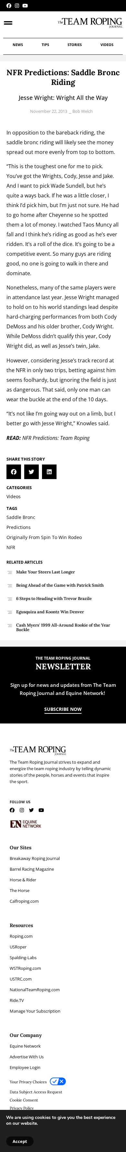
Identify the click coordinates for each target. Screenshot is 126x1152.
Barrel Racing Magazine (32, 869)
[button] (13, 471)
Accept (20, 1141)
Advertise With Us (27, 1057)
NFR (21, 370)
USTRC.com (21, 979)
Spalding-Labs (23, 957)
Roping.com (21, 936)
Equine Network (25, 1046)
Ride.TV (17, 1000)
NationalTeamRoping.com (35, 990)
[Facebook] (8, 5)
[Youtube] (25, 5)
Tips (45, 44)
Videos (106, 44)
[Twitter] (31, 810)
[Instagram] (17, 5)
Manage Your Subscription (35, 1011)
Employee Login (25, 1067)
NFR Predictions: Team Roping (55, 437)
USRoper (18, 947)
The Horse (19, 890)
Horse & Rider (23, 880)
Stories (75, 44)
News (18, 44)
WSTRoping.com (25, 968)
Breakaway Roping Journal (35, 858)
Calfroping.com (24, 901)
